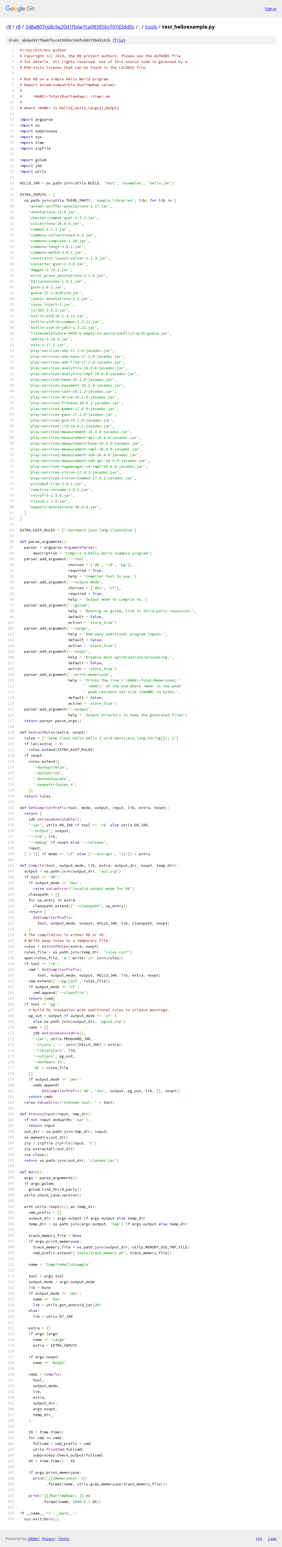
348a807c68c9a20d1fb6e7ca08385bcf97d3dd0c (80, 26)
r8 (8, 26)
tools (151, 26)
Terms (63, 1538)
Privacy (48, 1538)
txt (259, 1538)
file (119, 40)
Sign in (270, 8)
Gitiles (33, 1538)
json (272, 1538)
